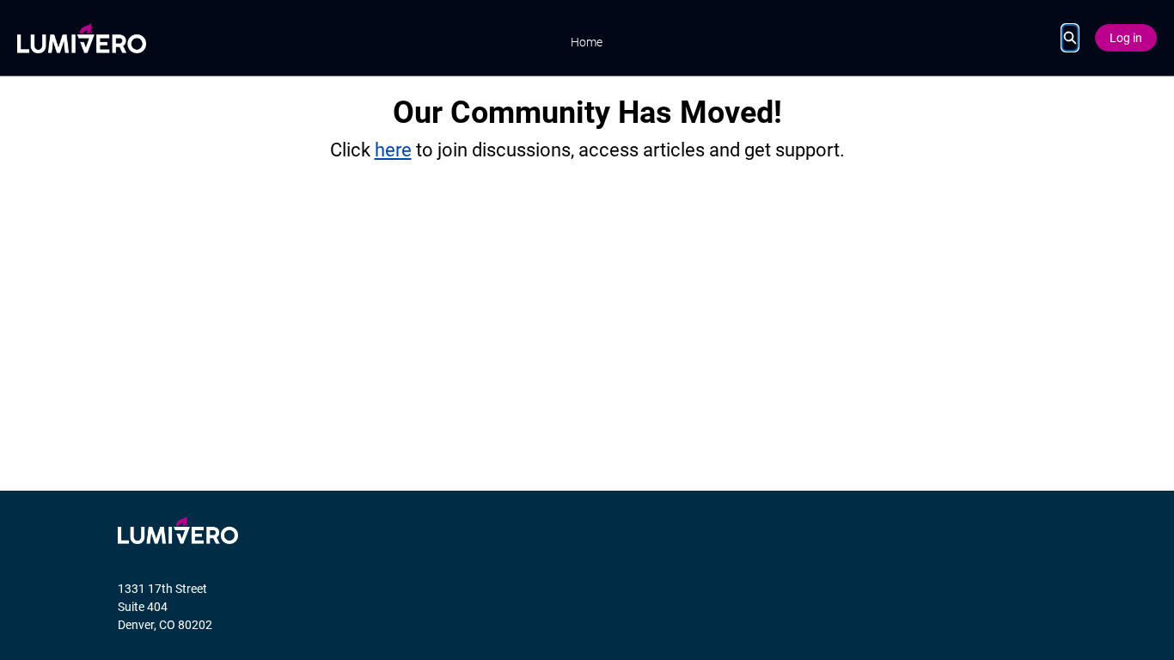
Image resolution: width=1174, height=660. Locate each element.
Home (586, 42)
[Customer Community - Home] (81, 38)
